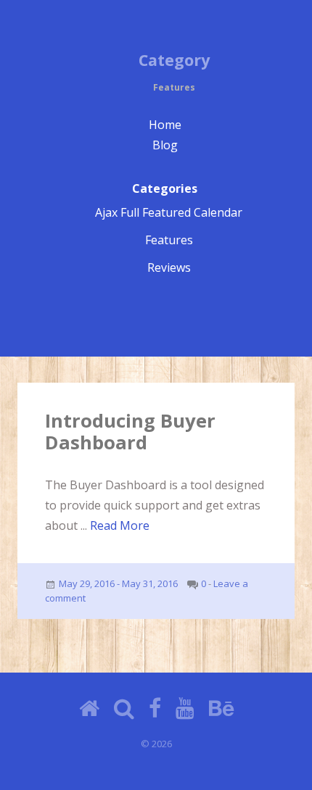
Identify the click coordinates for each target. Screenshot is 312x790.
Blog (165, 145)
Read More (119, 525)
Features (169, 240)
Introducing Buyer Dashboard (130, 431)
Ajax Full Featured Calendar (168, 212)
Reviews (169, 267)
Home (165, 125)
